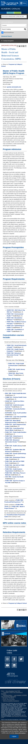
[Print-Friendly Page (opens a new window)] (23, 46)
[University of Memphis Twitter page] (21, 659)
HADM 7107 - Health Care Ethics (14, 401)
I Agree (14, 736)
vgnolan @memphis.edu (14, 87)
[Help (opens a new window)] (26, 46)
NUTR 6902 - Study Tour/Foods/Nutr (15, 412)
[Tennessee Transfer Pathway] (14, 680)
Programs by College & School (17, 603)
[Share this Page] (21, 46)
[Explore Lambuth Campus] (14, 639)
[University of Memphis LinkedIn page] (14, 665)
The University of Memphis (8, 696)
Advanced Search (6, 36)
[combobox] (14, 16)
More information (20, 733)
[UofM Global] (14, 625)
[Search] (17, 3)
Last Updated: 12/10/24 (20, 695)
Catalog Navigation (8, 40)
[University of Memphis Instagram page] (7, 659)
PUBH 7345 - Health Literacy (16, 369)
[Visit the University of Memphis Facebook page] (14, 659)
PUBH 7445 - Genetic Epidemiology (15, 453)
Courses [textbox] (4, 25)
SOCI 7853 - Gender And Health (14, 477)
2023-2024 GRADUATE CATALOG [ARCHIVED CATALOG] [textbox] (14, 16)
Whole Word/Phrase (9, 32)
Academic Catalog (10, 9)
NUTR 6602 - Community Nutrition (15, 409)
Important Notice (7, 695)
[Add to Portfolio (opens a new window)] (19, 46)
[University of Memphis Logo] (9, 3)
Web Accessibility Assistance (11, 701)
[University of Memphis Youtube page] (7, 665)
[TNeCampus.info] (14, 675)
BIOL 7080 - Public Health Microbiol (15, 393)
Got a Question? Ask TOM (13, 691)
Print (2, 691)
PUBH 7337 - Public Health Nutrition (15, 432)
